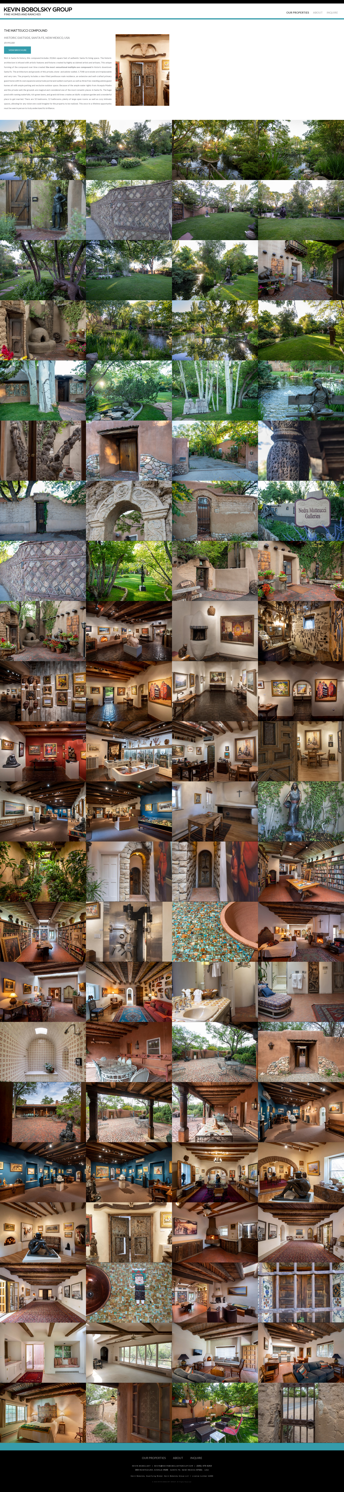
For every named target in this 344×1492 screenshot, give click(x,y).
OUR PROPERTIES (297, 12)
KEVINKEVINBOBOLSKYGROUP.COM (173, 1466)
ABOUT (318, 12)
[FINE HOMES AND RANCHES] (38, 8)
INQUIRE (332, 12)
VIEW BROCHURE (17, 50)
